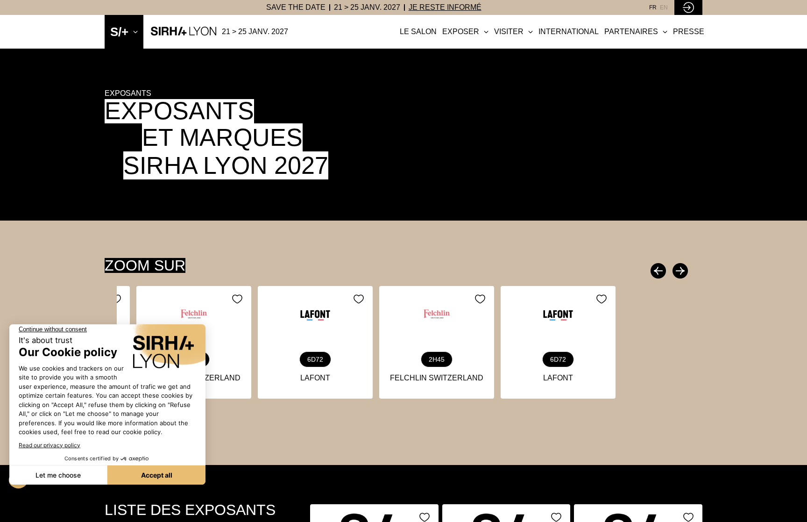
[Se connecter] (688, 7)
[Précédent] (659, 271)
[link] (296, 7)
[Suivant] (679, 271)
